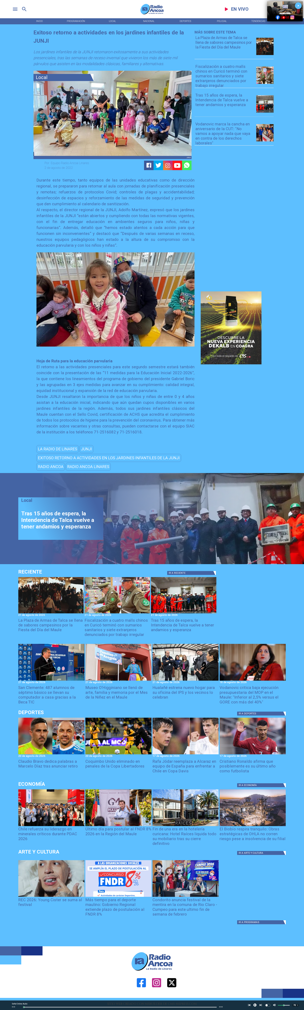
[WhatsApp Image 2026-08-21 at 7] (265, 83)
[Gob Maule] (118, 896)
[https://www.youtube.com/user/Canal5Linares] (177, 165)
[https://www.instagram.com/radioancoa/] (168, 165)
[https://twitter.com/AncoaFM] (171, 997)
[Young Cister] (51, 896)
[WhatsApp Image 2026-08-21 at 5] (118, 680)
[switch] (267, 1005)
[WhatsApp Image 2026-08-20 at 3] (265, 141)
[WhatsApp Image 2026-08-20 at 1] (265, 112)
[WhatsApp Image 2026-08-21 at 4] (185, 680)
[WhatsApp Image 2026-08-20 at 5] (51, 680)
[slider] (24, 1007)
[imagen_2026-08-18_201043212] (253, 680)
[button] (57, 449)
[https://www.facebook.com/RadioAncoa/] (141, 997)
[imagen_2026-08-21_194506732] (265, 54)
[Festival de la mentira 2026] (185, 896)
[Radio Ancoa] (152, 14)
